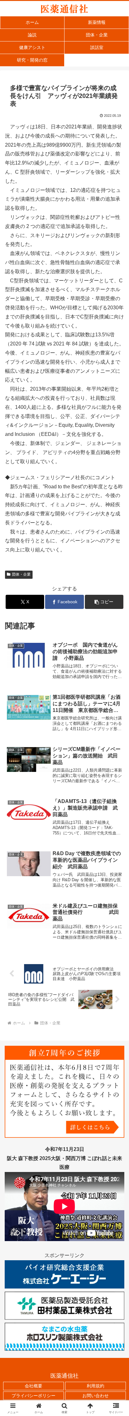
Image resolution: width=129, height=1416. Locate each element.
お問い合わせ (95, 1395)
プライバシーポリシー (33, 1395)
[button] (104, 602)
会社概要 (33, 1385)
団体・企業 (21, 574)
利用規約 (95, 1385)
